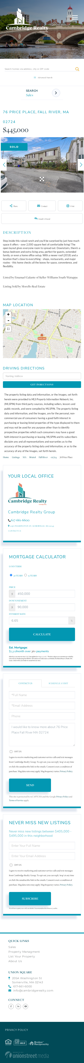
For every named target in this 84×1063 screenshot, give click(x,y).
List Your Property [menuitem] (21, 956)
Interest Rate (17, 614)
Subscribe (30, 898)
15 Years (32, 575)
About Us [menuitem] (15, 961)
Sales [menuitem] (12, 947)
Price (12, 587)
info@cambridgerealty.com (33, 990)
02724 (54, 457)
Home (6, 457)
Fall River (43, 457)
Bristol (32, 457)
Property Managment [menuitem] (24, 951)
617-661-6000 (22, 986)
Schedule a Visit (58, 683)
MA (24, 457)
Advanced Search (45, 77)
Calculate (42, 634)
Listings (16, 457)
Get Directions (42, 384)
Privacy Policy (66, 771)
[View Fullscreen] (8, 329)
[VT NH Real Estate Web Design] (42, 1054)
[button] (77, 69)
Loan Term (15, 566)
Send (30, 785)
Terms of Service (16, 800)
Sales (29, 95)
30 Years (18, 575)
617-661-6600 (20, 520)
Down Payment (18, 600)
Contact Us (14, 531)
